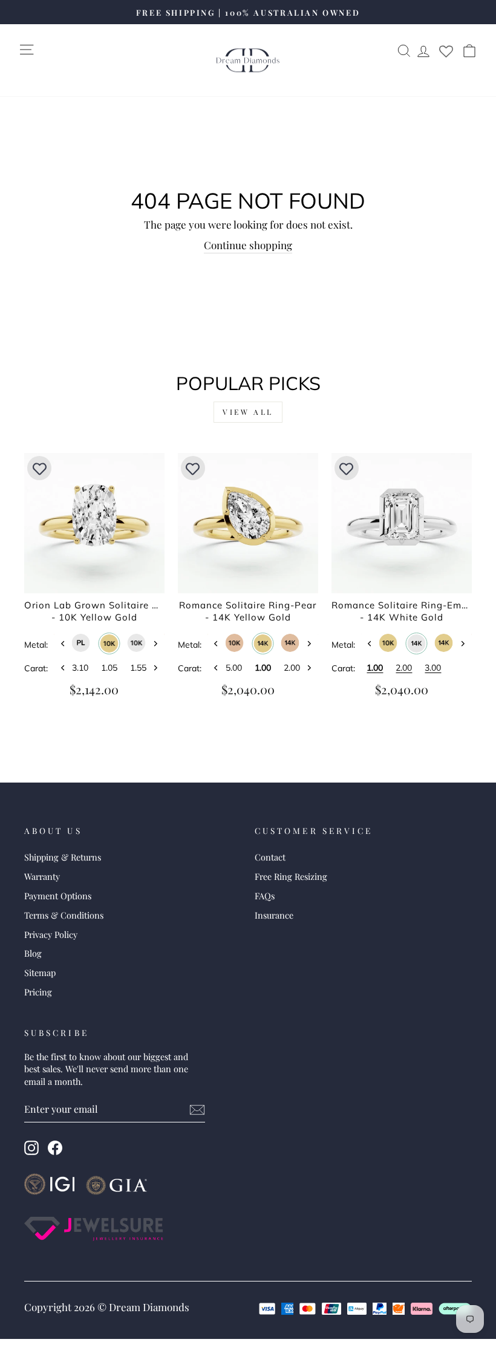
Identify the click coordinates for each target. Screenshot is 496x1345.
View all (248, 412)
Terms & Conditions (63, 915)
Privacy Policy (50, 934)
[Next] (155, 643)
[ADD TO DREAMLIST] (39, 468)
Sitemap (40, 972)
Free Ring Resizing (291, 876)
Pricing (38, 992)
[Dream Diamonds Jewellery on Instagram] (31, 1148)
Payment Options (57, 896)
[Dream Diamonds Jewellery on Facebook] (55, 1148)
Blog (33, 953)
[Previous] (63, 643)
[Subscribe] (197, 1110)
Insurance (274, 915)
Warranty (42, 876)
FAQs (265, 896)
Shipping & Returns (62, 857)
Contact (270, 857)
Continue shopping (248, 245)
